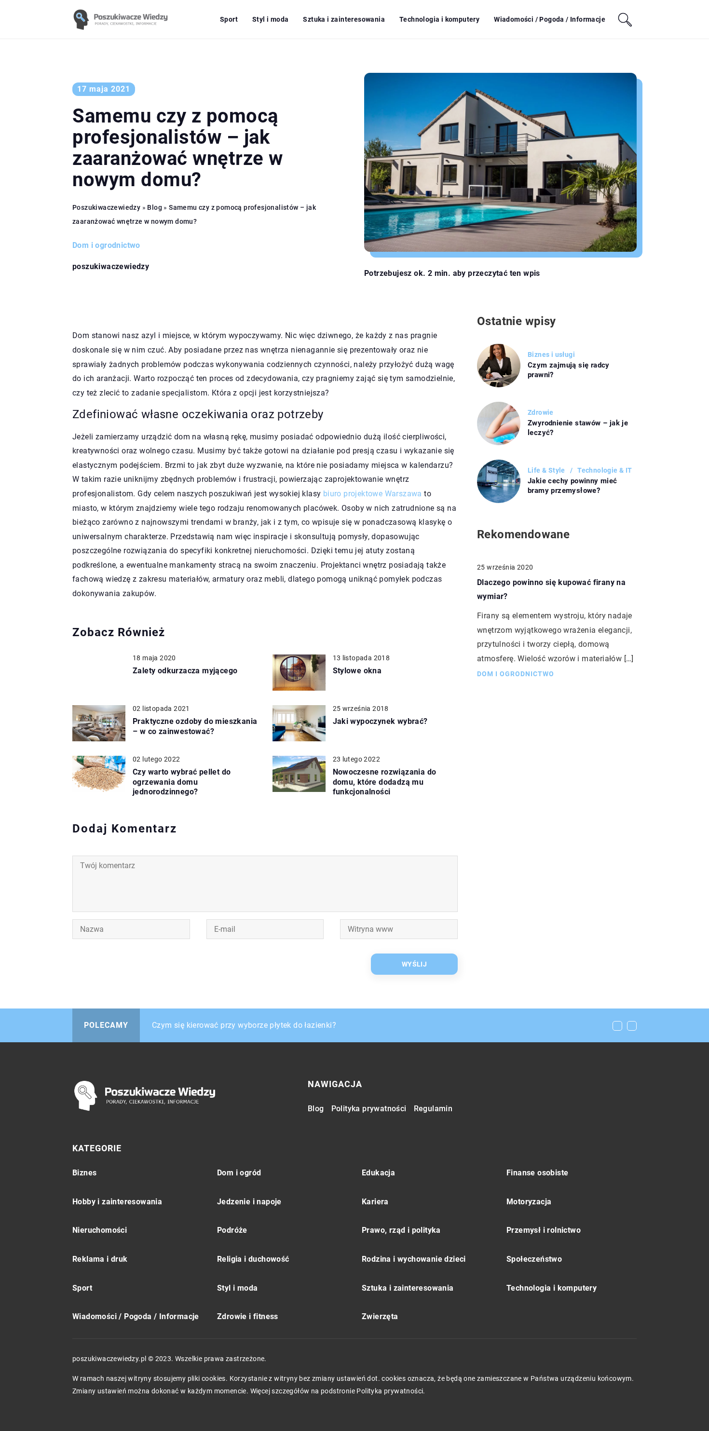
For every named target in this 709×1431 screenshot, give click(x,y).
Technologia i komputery (439, 19)
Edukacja (378, 1172)
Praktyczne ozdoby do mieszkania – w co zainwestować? (195, 726)
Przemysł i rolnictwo (543, 1230)
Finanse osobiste (537, 1172)
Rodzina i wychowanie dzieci (414, 1259)
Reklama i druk (100, 1259)
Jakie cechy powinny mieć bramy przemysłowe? (572, 486)
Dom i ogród (239, 1172)
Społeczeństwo (534, 1259)
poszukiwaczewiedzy (110, 266)
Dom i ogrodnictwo (106, 245)
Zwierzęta (380, 1316)
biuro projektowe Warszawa (372, 493)
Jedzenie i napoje (249, 1201)
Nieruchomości (99, 1230)
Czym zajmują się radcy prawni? (569, 370)
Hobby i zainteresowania (117, 1201)
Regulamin (433, 1108)
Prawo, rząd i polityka (401, 1230)
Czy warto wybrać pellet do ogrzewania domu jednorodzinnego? (182, 782)
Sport (229, 19)
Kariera (375, 1201)
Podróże (232, 1230)
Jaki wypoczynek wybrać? (380, 721)
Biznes (84, 1172)
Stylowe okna (357, 670)
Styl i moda (270, 19)
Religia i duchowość (253, 1259)
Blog (316, 1108)
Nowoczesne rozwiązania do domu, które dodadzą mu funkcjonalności (384, 782)
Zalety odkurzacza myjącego (185, 670)
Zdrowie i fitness (247, 1316)
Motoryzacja (528, 1201)
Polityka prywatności (369, 1108)
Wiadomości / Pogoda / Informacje (549, 19)
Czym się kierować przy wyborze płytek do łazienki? (244, 1025)
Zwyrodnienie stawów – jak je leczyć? (578, 428)
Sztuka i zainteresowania (344, 19)
